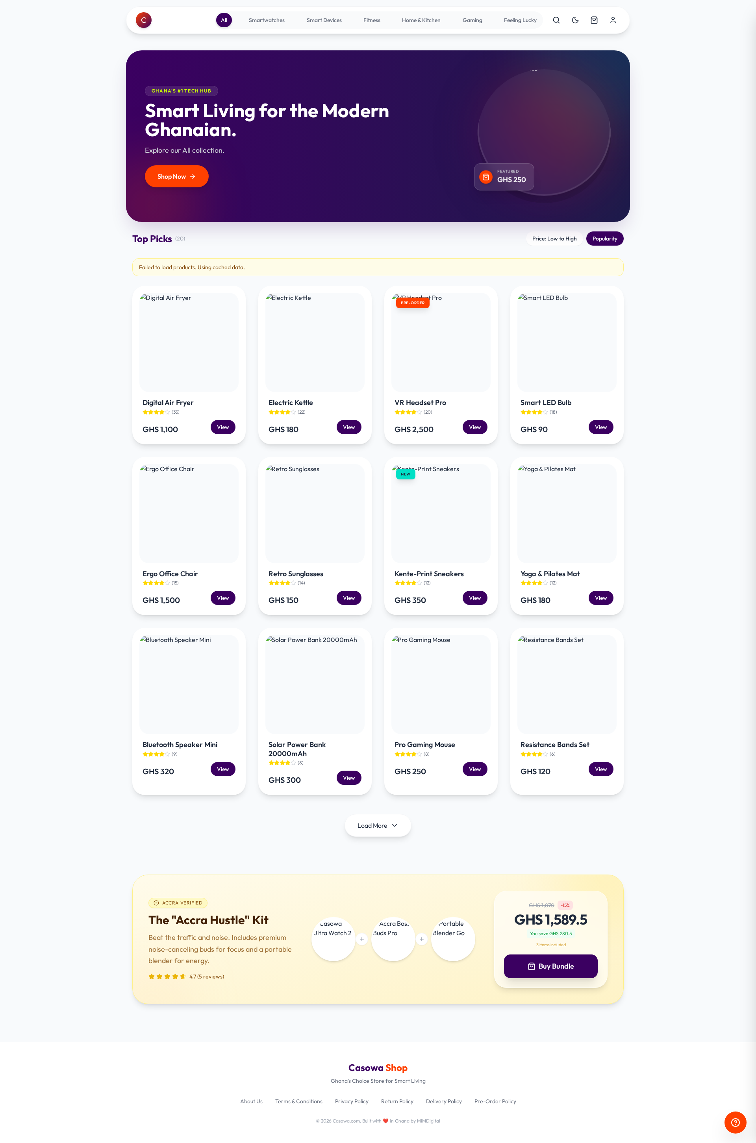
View (223, 427)
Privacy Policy (352, 1101)
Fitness (371, 20)
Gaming (472, 20)
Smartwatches (267, 20)
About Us (251, 1101)
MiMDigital (428, 1121)
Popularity (605, 238)
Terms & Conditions (298, 1101)
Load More (372, 825)
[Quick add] (225, 381)
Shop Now (172, 176)
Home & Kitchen (421, 20)
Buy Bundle (556, 966)
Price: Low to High (554, 238)
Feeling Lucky (520, 20)
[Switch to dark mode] (575, 20)
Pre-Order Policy (495, 1101)
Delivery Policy (444, 1101)
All (224, 20)
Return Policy (397, 1101)
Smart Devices (324, 20)
